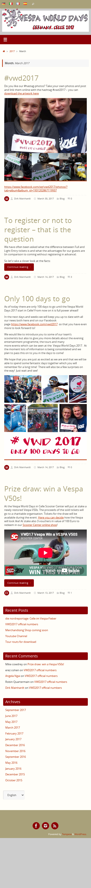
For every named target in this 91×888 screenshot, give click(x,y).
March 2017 (12, 727)
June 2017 (11, 716)
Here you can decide (51, 517)
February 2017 (14, 733)
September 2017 (15, 710)
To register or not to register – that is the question (38, 229)
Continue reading (17, 266)
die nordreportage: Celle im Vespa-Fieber (30, 618)
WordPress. (80, 834)
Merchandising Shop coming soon (26, 630)
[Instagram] (45, 825)
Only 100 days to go (37, 298)
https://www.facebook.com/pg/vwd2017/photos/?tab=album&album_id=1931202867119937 (36, 188)
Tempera (67, 834)
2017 (12, 51)
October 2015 (13, 780)
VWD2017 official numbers (21, 624)
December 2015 (15, 774)
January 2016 (13, 768)
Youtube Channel (16, 636)
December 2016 (15, 745)
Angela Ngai (12, 676)
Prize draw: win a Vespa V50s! (43, 493)
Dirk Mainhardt (22, 198)
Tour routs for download (20, 642)
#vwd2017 (21, 78)
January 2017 (13, 739)
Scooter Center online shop (40, 525)
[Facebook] (36, 825)
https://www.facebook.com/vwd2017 (34, 324)
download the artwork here (21, 93)
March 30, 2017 (45, 198)
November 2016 (15, 751)
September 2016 (15, 757)
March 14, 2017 (45, 276)
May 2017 (11, 722)
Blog (62, 198)
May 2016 (11, 763)
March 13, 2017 (45, 592)
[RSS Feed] (54, 825)
